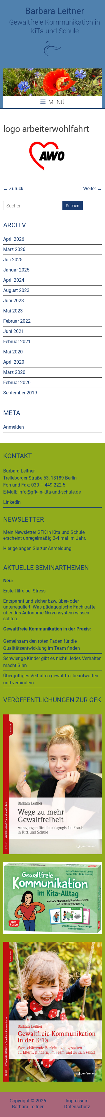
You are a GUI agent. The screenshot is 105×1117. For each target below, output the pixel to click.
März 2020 (14, 372)
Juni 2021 (13, 331)
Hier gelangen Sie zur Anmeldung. (38, 548)
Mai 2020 (13, 352)
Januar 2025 (16, 270)
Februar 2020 (17, 382)
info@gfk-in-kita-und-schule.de (49, 492)
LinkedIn (12, 502)
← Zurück (13, 188)
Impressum (77, 1101)
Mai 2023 (13, 311)
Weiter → (92, 188)
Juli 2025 (12, 259)
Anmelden (13, 427)
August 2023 (16, 290)
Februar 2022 (17, 321)
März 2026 (14, 249)
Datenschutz (77, 1106)
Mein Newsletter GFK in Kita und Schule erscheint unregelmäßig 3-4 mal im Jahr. (44, 535)
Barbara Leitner (54, 11)
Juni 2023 (13, 300)
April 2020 (13, 362)
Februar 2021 (17, 341)
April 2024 (13, 280)
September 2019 (20, 393)
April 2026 (13, 239)
